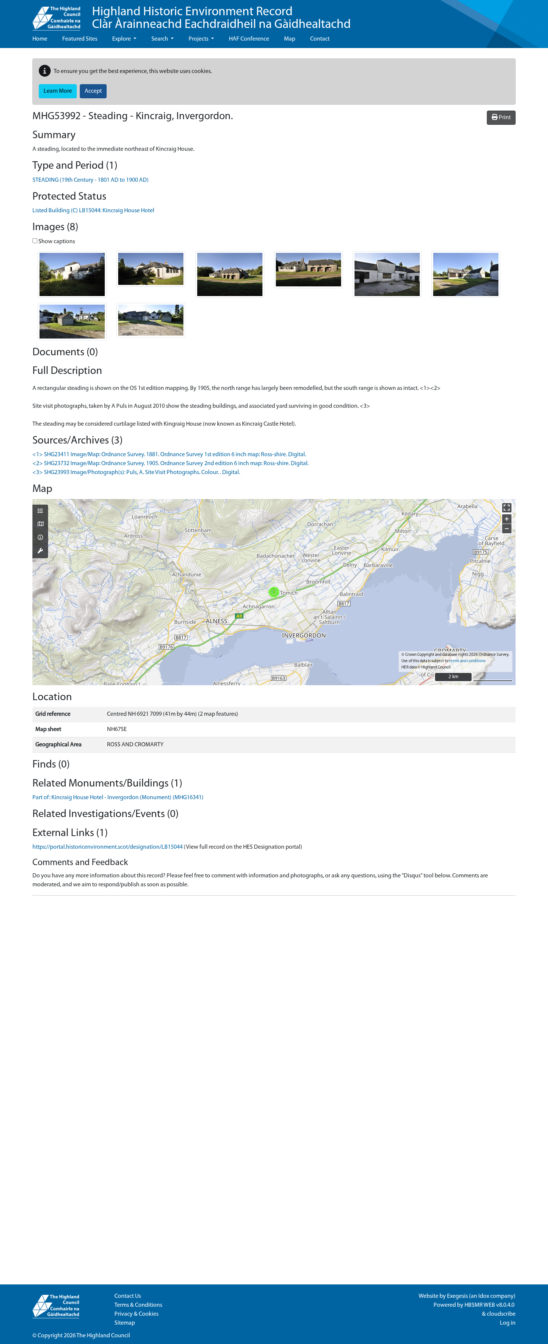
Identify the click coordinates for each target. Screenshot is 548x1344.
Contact (320, 39)
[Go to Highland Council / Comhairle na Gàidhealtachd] (56, 15)
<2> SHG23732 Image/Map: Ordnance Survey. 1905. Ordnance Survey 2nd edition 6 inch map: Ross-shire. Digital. (170, 464)
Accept (93, 91)
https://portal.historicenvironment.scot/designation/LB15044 (107, 847)
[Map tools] (40, 551)
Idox (483, 1296)
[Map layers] (40, 511)
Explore (122, 39)
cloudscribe (501, 1314)
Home (39, 39)
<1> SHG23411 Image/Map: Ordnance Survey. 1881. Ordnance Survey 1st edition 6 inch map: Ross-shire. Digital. (169, 455)
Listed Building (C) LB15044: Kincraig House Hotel (93, 211)
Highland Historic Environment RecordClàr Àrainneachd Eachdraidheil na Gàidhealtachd (221, 18)
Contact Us (127, 1296)
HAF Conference (249, 39)
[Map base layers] (40, 524)
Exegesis (457, 1296)
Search (160, 39)
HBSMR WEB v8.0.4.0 (490, 1305)
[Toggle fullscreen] (506, 507)
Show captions (56, 242)
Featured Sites (79, 39)
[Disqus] (274, 995)
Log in (508, 1323)
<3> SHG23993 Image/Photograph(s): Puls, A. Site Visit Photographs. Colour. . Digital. (136, 473)
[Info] (40, 538)
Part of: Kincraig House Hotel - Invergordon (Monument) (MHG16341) (118, 798)
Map (289, 39)
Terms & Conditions (138, 1305)
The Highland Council (103, 1336)
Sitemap (124, 1323)
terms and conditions (467, 661)
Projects (199, 39)
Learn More (58, 91)
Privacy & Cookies (136, 1314)
